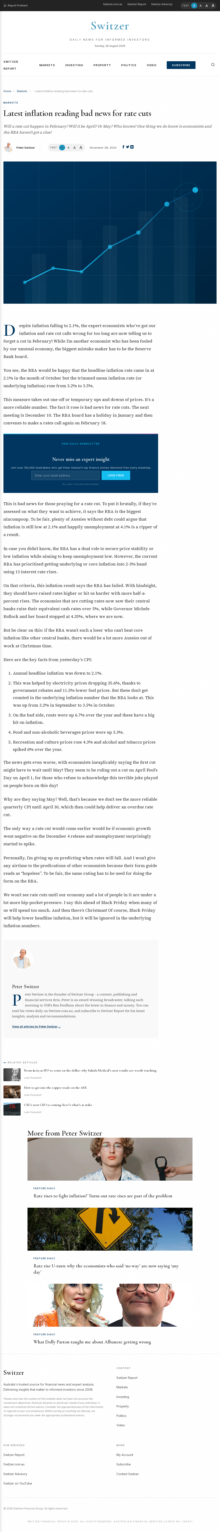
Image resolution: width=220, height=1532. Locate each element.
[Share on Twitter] (128, 147)
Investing (74, 65)
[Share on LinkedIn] (132, 147)
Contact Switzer (127, 1474)
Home (7, 91)
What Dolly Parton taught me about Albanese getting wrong (92, 1342)
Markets (47, 65)
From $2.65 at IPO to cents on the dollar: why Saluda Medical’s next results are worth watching (90, 1070)
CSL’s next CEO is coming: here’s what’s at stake (58, 1105)
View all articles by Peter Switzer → (36, 1026)
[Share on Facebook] (124, 147)
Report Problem (18, 5)
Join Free (116, 475)
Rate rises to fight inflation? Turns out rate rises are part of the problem (103, 1196)
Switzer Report (136, 4)
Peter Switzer (25, 147)
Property (102, 65)
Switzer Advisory (162, 4)
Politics (128, 65)
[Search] (213, 64)
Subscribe (181, 65)
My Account (124, 1455)
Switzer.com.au (112, 4)
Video (151, 65)
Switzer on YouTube (17, 1483)
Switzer (110, 25)
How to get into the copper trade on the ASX (55, 1087)
